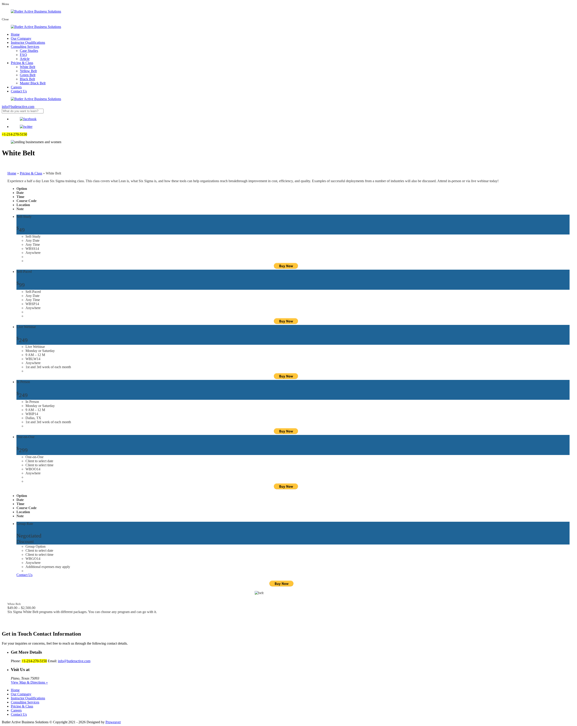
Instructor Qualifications (28, 42)
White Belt (27, 67)
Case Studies (29, 51)
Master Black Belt (33, 83)
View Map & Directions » (29, 682)
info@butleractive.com (18, 106)
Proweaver (113, 722)
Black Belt (27, 79)
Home (15, 34)
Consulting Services (25, 46)
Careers (16, 87)
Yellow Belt (28, 71)
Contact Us (19, 91)
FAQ (23, 55)
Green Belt (27, 75)
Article (25, 59)
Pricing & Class (22, 63)
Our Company (21, 38)
